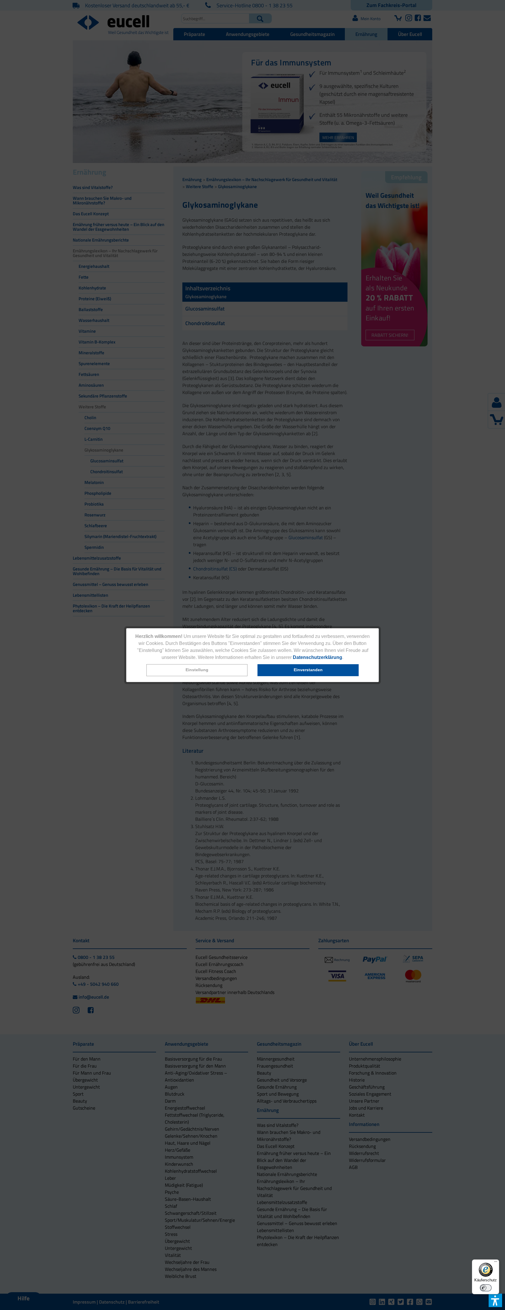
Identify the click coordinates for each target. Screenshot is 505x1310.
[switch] (486, 1287)
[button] (197, 670)
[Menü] (495, 1262)
